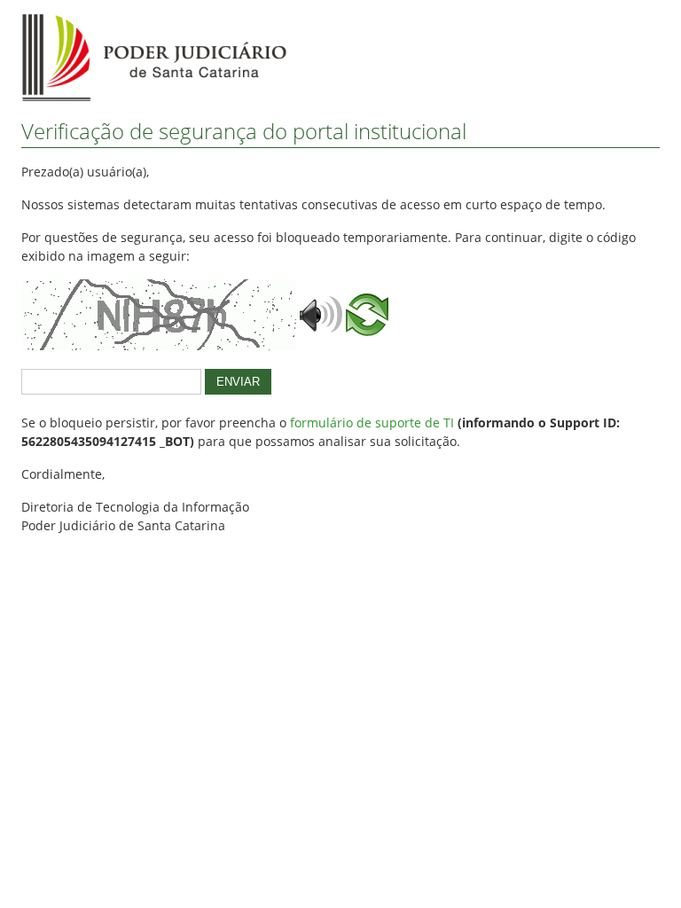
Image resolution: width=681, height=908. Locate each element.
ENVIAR (238, 381)
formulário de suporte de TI (372, 422)
